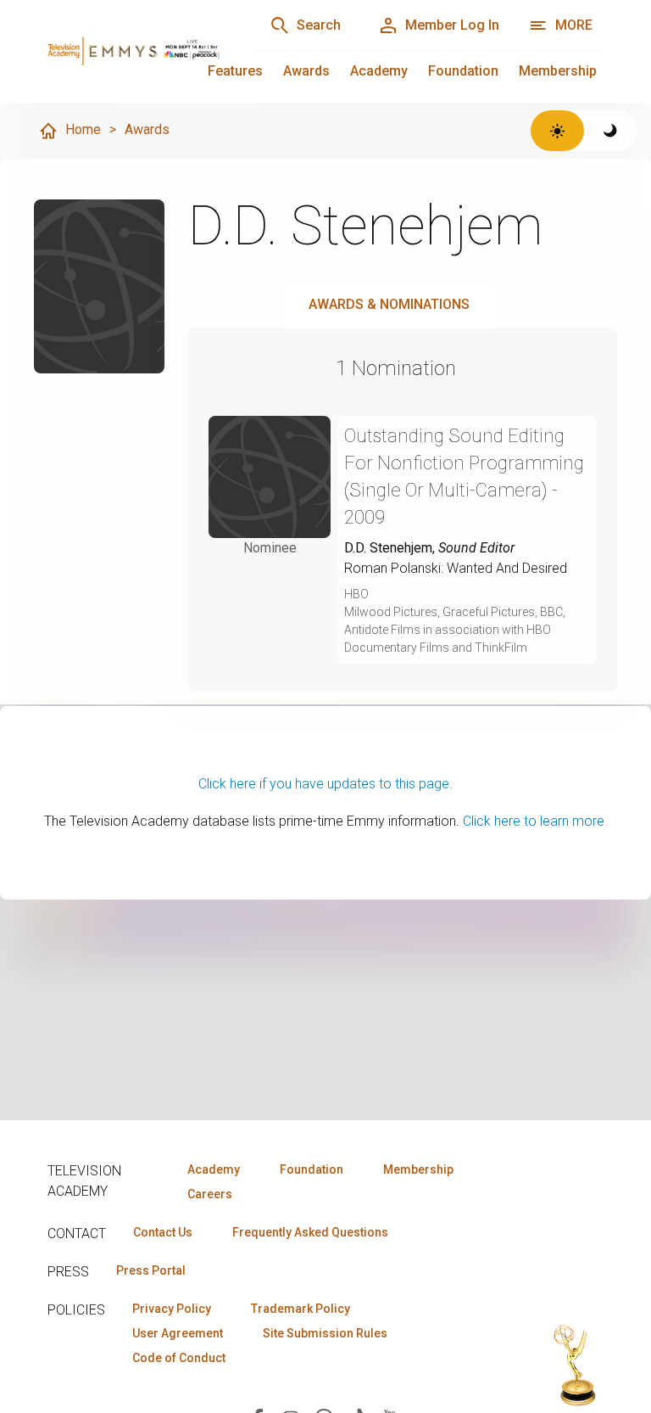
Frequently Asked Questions (310, 1232)
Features (235, 71)
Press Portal (151, 1270)
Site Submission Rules (325, 1333)
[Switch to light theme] (557, 130)
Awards (306, 71)
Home (83, 129)
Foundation (463, 71)
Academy (379, 71)
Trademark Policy (300, 1308)
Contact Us (162, 1232)
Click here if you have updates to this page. (325, 784)
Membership (558, 71)
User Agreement (177, 1333)
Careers (209, 1194)
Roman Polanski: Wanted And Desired (455, 568)
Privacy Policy (171, 1308)
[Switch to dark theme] (610, 130)
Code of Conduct (178, 1358)
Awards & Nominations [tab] (389, 304)
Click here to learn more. (535, 821)
